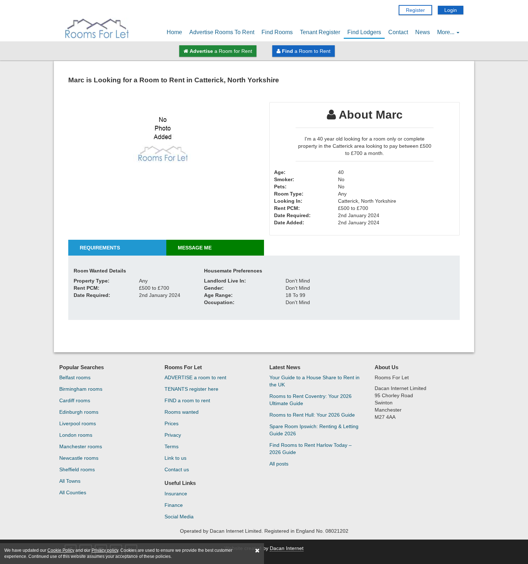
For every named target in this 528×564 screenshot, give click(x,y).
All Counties (72, 492)
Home (174, 32)
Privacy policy (105, 550)
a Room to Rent (306, 51)
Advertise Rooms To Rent (221, 32)
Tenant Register (320, 32)
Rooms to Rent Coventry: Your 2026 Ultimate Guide (310, 399)
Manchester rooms (80, 446)
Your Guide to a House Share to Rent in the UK (314, 381)
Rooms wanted (182, 412)
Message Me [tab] (195, 248)
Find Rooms (277, 32)
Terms (172, 446)
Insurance (176, 493)
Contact (398, 32)
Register (415, 10)
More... (446, 32)
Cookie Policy (60, 550)
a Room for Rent (221, 51)
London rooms (75, 435)
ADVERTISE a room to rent (195, 377)
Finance (174, 505)
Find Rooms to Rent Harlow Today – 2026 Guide (310, 448)
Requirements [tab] (100, 248)
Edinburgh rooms (78, 412)
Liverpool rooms (77, 423)
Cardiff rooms (74, 400)
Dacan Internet (287, 548)
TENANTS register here (191, 389)
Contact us (177, 469)
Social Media (179, 516)
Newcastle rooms (78, 458)
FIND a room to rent (187, 400)
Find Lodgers (364, 32)
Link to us (175, 458)
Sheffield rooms (77, 469)
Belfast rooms (75, 377)
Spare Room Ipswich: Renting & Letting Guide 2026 (313, 429)
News (422, 32)
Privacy (173, 435)
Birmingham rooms (80, 389)
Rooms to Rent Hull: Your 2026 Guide (312, 415)
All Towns (69, 481)
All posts (278, 464)
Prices (172, 423)
